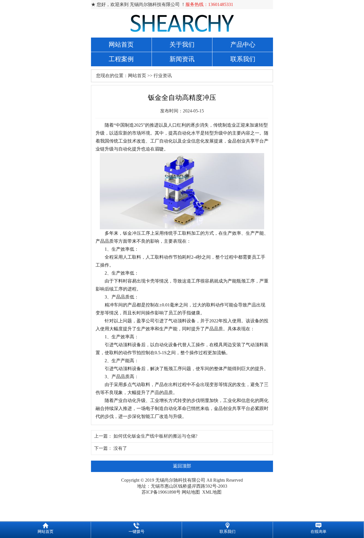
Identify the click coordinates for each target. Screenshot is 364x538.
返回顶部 (182, 465)
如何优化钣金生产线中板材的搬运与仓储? (155, 436)
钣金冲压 (132, 233)
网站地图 (191, 492)
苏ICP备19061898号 (161, 492)
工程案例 (121, 59)
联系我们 (242, 59)
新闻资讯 (182, 59)
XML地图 (212, 492)
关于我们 (182, 44)
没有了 (120, 448)
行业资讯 (163, 75)
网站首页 (121, 44)
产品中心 (242, 44)
